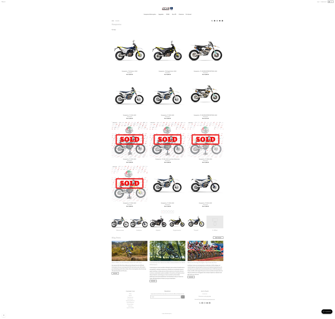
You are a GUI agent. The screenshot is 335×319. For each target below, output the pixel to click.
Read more (115, 273)
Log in (318, 1)
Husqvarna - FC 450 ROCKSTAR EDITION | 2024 (205, 115)
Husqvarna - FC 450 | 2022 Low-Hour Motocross (167, 159)
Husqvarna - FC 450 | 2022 (129, 159)
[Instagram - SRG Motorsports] (217, 21)
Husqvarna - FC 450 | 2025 (167, 203)
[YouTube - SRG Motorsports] (220, 21)
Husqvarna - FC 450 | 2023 (205, 159)
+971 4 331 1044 (207, 296)
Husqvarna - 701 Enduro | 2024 (129, 71)
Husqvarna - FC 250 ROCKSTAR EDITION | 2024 (205, 71)
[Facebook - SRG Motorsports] (215, 21)
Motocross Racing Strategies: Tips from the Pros (202, 262)
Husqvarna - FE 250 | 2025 (205, 203)
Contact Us (204, 294)
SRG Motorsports (168, 313)
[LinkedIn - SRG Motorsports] (222, 21)
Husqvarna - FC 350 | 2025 (167, 115)
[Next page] (172, 212)
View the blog (218, 237)
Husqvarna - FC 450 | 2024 (129, 203)
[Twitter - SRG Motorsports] (212, 21)
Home (113, 20)
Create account (324, 1)
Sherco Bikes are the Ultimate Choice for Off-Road (127, 262)
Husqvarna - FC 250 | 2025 (129, 115)
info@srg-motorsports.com (209, 299)
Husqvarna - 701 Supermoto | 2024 (167, 71)
